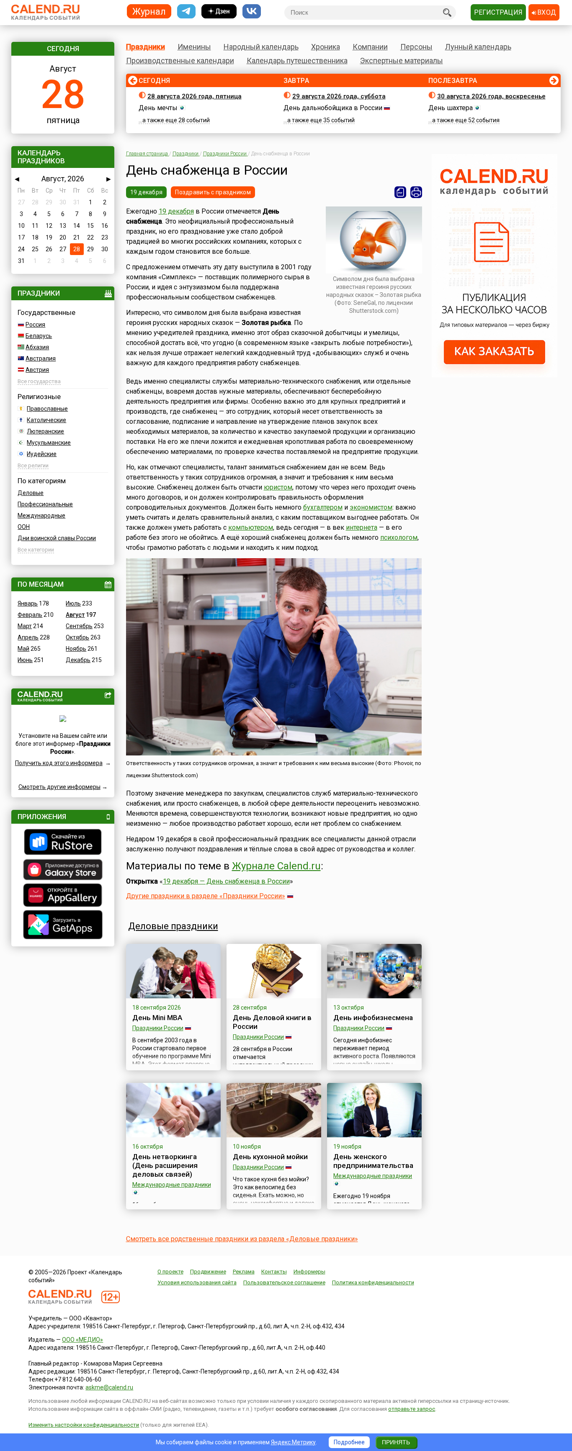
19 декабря (146, 192)
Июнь (25, 660)
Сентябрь (79, 626)
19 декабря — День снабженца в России (226, 881)
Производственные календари (180, 60)
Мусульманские (49, 442)
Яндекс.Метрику (293, 1442)
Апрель (28, 637)
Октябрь (77, 637)
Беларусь (39, 335)
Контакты (274, 1271)
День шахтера (450, 108)
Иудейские (42, 454)
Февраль (30, 614)
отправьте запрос (411, 1409)
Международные (41, 515)
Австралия (41, 358)
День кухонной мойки (270, 1156)
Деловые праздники (173, 926)
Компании (370, 46)
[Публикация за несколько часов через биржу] (494, 375)
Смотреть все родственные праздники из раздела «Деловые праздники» (242, 1239)
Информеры (309, 1271)
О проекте (170, 1271)
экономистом (371, 507)
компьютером (250, 527)
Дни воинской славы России (57, 538)
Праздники (145, 46)
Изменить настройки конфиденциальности (83, 1425)
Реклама (244, 1271)
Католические (46, 420)
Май (23, 648)
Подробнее (349, 1442)
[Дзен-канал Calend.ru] (219, 11)
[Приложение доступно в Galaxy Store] (62, 870)
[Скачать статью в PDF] (400, 192)
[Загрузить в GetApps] (62, 925)
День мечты (158, 108)
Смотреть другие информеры (59, 786)
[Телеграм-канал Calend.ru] (186, 11)
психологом (398, 537)
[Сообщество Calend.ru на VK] (251, 11)
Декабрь (78, 660)
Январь (28, 603)
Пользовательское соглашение (284, 1282)
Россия (35, 324)
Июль (73, 603)
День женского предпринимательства (373, 1161)
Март (25, 626)
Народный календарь (261, 46)
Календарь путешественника (297, 60)
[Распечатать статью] (416, 192)
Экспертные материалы (401, 60)
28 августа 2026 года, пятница (194, 96)
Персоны (416, 46)
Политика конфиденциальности (373, 1282)
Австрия (37, 369)
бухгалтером (323, 507)
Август (75, 614)
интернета (361, 527)
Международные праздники (171, 1184)
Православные (47, 408)
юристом (278, 487)
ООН (24, 526)
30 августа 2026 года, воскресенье (491, 96)
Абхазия (37, 347)
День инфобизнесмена (373, 1017)
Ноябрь (76, 648)
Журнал (149, 11)
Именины (194, 46)
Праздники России (157, 1028)
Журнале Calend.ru (276, 866)
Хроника (325, 46)
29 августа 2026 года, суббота (339, 96)
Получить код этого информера (59, 763)
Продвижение (208, 1271)
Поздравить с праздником (212, 192)
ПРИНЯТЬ (396, 1442)
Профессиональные (45, 504)
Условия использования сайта (197, 1282)
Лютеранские (45, 431)
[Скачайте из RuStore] (62, 843)
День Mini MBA (157, 1017)
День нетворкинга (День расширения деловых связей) (165, 1165)
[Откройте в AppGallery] (62, 896)
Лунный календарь (478, 46)
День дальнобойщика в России (332, 108)
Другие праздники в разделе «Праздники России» (205, 896)
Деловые (31, 493)
